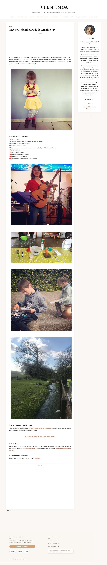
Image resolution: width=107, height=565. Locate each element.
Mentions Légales (52, 541)
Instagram (13, 551)
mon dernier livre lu (31, 448)
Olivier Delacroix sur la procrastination (40, 428)
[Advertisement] (40, 44)
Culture (32, 16)
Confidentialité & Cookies (54, 543)
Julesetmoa (53, 7)
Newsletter (92, 16)
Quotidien (54, 16)
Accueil (13, 16)
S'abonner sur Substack (22, 546)
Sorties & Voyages (43, 16)
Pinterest (20, 551)
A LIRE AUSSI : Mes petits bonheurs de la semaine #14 (40, 436)
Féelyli (38, 458)
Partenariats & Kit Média (53, 546)
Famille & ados (22, 16)
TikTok (26, 551)
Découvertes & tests (67, 16)
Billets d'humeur (81, 16)
